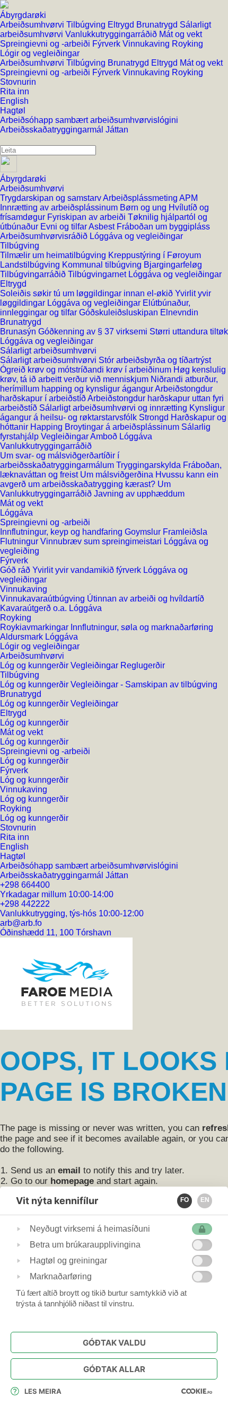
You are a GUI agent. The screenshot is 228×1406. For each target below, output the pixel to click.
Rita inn (14, 837)
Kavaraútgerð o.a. (34, 608)
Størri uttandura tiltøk (189, 331)
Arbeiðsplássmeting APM (150, 197)
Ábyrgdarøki (23, 178)
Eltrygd (122, 24)
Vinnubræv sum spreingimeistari (102, 541)
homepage (72, 1181)
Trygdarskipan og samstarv (51, 197)
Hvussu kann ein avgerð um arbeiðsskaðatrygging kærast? (109, 479)
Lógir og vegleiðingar (40, 646)
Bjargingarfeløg (173, 264)
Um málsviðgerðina (117, 474)
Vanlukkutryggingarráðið (112, 34)
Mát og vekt (180, 34)
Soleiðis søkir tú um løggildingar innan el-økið (87, 293)
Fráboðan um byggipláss (163, 226)
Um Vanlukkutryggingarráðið (85, 489)
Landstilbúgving (31, 264)
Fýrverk (107, 43)
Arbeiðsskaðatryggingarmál (53, 129)
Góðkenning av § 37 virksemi (94, 331)
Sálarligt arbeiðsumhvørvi (48, 350)
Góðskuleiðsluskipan (119, 312)
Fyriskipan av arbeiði (87, 217)
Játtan (117, 129)
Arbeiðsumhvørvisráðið (45, 236)
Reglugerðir (142, 665)
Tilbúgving (87, 24)
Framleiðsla (185, 531)
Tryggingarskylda (149, 465)
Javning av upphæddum (139, 493)
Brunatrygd (158, 24)
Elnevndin (179, 312)
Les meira (43, 1391)
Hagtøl (12, 856)
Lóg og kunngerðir (35, 665)
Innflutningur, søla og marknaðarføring (142, 627)
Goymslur (144, 531)
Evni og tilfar (64, 226)
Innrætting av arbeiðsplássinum (60, 207)
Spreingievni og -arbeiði (46, 43)
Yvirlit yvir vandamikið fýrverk (87, 569)
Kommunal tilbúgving (103, 264)
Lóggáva (135, 436)
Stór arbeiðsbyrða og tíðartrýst (155, 360)
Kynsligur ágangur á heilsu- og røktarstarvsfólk (112, 412)
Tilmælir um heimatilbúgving (54, 255)
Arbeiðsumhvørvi (33, 24)
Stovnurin (18, 827)
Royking (187, 43)
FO (184, 1200)
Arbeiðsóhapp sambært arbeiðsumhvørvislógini (89, 120)
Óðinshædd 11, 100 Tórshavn (55, 932)
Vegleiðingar (65, 436)
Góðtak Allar (114, 1369)
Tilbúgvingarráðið (34, 274)
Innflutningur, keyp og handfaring (62, 531)
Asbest (103, 226)
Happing (47, 426)
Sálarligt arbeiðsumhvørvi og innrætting (114, 407)
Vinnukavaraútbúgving (43, 598)
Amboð (104, 436)
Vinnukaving (147, 43)
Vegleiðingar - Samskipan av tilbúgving (144, 684)
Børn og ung (144, 207)
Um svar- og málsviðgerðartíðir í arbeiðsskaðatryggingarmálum (59, 460)
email (69, 1170)
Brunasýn (19, 331)
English (14, 846)
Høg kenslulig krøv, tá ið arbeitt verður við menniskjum (113, 374)
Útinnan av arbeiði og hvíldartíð (145, 598)
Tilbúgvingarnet (98, 274)
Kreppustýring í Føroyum (154, 255)
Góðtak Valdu (114, 1343)
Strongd (155, 417)
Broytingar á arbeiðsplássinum (123, 426)
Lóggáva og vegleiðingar (136, 236)
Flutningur (20, 541)
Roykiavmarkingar (35, 627)
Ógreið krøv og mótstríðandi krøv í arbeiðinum (86, 369)
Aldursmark (22, 636)
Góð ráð (16, 569)
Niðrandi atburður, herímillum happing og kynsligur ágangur (109, 384)
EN (204, 1200)
